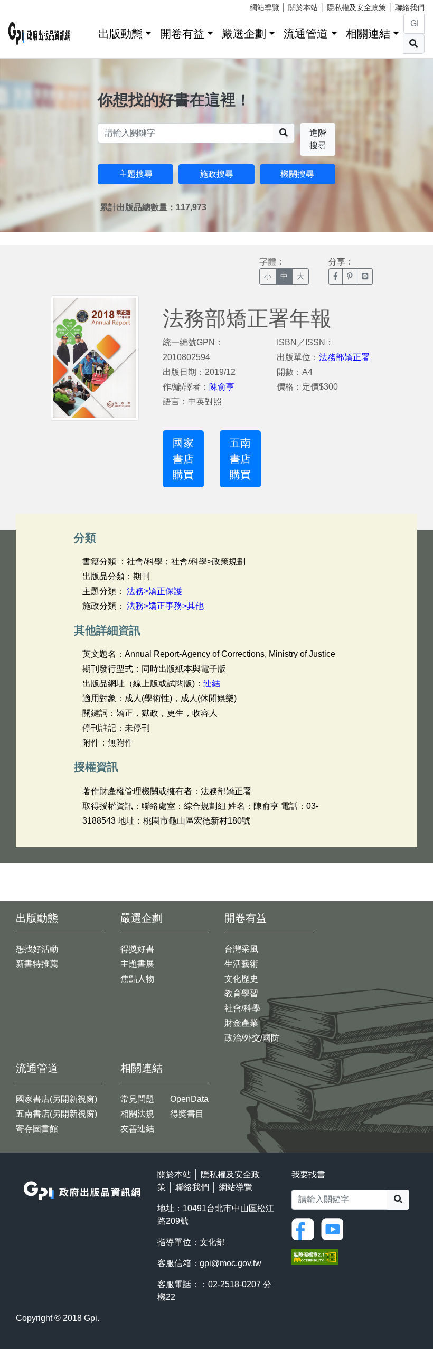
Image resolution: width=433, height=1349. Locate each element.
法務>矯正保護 (154, 591)
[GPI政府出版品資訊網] (39, 34)
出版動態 (120, 33)
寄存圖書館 (37, 1128)
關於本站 (303, 7)
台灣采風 (241, 949)
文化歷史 (241, 978)
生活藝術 (241, 963)
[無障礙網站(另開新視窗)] (314, 1255)
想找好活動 (37, 949)
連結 (211, 683)
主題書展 (137, 963)
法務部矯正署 (344, 357)
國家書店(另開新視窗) (56, 1099)
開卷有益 (182, 33)
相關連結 (368, 33)
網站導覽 (264, 7)
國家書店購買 (183, 458)
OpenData (189, 1099)
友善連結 (137, 1128)
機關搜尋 (297, 173)
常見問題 (137, 1099)
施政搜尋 (216, 173)
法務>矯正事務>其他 (165, 605)
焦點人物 (137, 978)
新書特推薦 (37, 963)
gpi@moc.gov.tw (230, 1263)
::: (86, 31)
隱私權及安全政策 (356, 7)
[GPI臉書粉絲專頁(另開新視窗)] (305, 1228)
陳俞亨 (221, 386)
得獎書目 (187, 1113)
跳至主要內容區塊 (29, 5)
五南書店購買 (240, 458)
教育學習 (241, 993)
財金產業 (241, 1022)
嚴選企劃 (244, 33)
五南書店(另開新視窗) (56, 1113)
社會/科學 (242, 1008)
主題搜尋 (136, 173)
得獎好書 (137, 949)
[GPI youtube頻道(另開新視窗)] (335, 1228)
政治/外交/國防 (251, 1037)
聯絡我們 (410, 7)
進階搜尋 (317, 139)
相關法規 (137, 1113)
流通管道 (306, 33)
